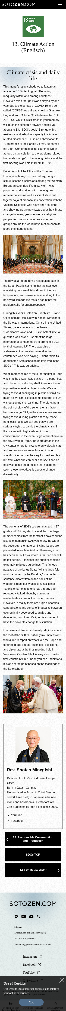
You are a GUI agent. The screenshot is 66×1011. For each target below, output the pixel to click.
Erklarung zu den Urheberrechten (30, 933)
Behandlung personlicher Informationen (33, 944)
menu (59, 4)
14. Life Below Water (33, 870)
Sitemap (18, 927)
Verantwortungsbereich (25, 938)
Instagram (30, 956)
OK (31, 1002)
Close (61, 980)
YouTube (16, 815)
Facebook (17, 820)
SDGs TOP (33, 854)
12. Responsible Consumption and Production (33, 839)
